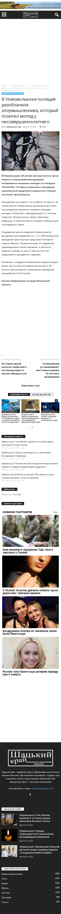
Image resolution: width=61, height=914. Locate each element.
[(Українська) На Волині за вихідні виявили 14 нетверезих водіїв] (50, 406)
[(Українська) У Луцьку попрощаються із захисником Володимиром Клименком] (9, 835)
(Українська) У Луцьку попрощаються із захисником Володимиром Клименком (26, 454)
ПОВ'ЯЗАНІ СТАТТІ (19, 394)
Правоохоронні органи (13, 94)
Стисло (5, 902)
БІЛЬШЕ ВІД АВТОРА (41, 394)
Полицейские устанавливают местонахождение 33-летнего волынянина (47, 370)
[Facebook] (30, 795)
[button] (56, 14)
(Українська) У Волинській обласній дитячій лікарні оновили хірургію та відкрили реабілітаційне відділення (30, 465)
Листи (4, 879)
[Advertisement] (30, 50)
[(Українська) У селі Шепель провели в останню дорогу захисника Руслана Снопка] (9, 819)
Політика (6, 893)
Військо (5, 888)
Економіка (6, 897)
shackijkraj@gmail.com (42, 788)
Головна (5, 86)
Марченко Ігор (14, 127)
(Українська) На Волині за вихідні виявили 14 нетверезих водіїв (49, 417)
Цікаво (5, 883)
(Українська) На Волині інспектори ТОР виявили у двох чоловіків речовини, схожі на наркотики (11, 418)
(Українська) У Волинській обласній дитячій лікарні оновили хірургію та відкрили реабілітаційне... (39, 849)
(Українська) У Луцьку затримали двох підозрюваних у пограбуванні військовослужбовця (30, 418)
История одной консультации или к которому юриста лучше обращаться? (14, 368)
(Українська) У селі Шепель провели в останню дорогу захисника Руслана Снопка (27, 443)
